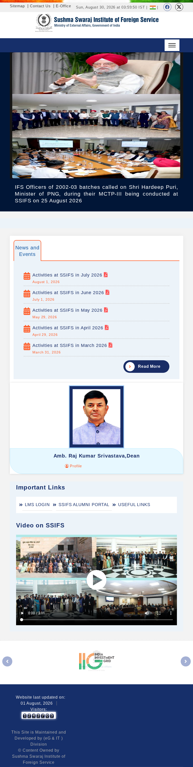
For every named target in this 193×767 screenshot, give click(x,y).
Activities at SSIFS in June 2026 (69, 292)
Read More (149, 366)
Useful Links (134, 504)
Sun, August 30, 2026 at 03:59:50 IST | (111, 7)
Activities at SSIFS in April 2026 (68, 327)
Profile (75, 466)
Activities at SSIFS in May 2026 (68, 310)
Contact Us (40, 6)
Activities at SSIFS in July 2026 (68, 275)
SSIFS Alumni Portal (84, 504)
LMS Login (37, 504)
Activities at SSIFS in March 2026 (70, 345)
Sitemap (17, 6)
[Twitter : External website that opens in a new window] (179, 7)
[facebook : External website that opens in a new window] (167, 7)
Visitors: (38, 709)
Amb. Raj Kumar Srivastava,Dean (97, 456)
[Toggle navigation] (172, 45)
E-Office (63, 6)
